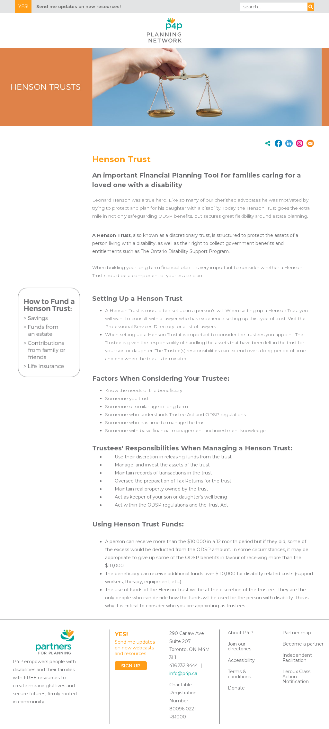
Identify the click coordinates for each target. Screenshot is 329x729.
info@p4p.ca (183, 673)
